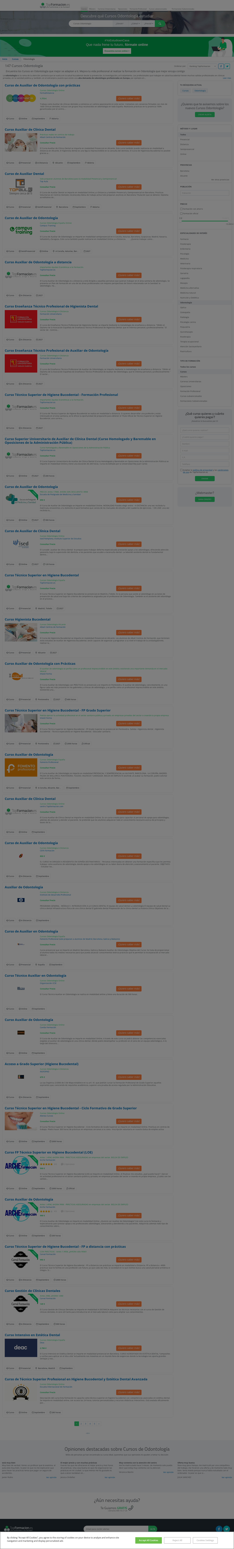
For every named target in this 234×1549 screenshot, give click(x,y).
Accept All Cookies (148, 1540)
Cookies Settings (205, 1540)
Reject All (177, 1540)
